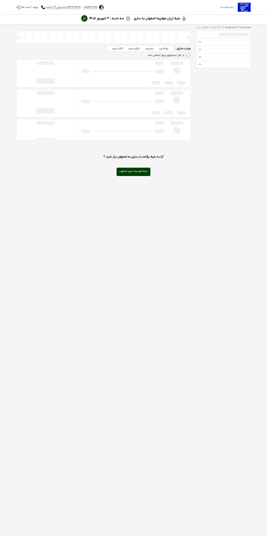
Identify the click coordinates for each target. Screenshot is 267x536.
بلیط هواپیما (227, 7)
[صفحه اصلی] (244, 7)
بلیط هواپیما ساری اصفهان (133, 171)
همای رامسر (245, 27)
